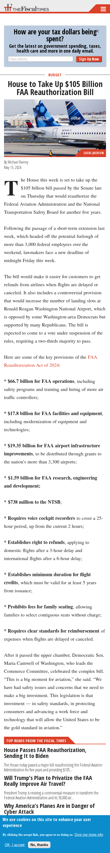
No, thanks (39, 845)
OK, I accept (15, 845)
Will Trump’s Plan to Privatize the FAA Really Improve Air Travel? (48, 780)
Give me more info (88, 835)
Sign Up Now (89, 58)
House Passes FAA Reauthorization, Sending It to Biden (45, 753)
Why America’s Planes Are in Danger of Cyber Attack (49, 808)
